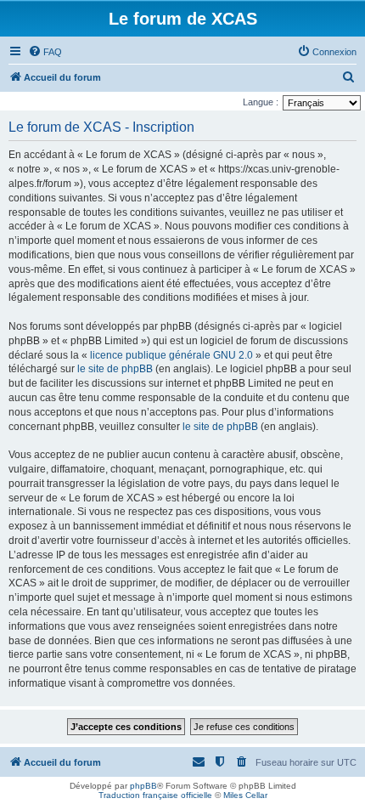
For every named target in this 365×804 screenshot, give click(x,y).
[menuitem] (45, 52)
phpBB (143, 785)
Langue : (260, 102)
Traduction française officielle (155, 795)
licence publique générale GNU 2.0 (171, 355)
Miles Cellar (245, 795)
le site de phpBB (115, 369)
